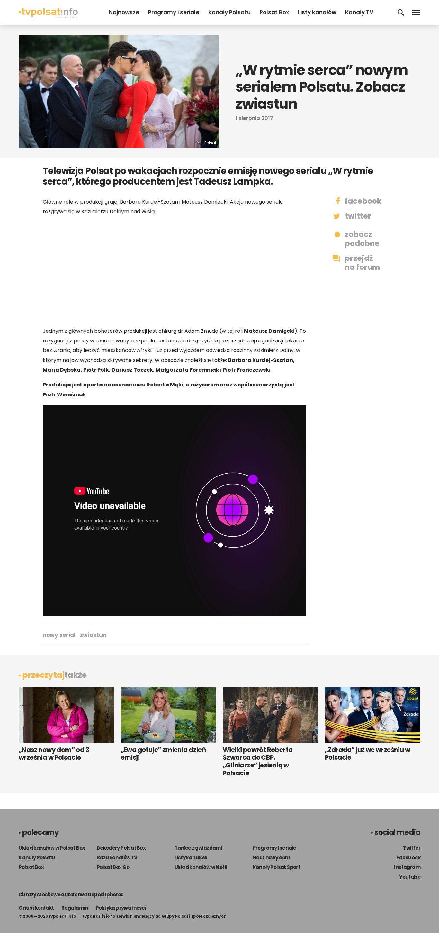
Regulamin (74, 907)
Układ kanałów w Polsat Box (52, 848)
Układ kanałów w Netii (201, 867)
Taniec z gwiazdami (198, 848)
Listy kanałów (317, 12)
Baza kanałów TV (117, 857)
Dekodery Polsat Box (121, 848)
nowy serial (59, 635)
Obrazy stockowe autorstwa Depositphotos (71, 894)
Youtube (409, 877)
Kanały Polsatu (229, 12)
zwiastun (93, 635)
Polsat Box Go (113, 867)
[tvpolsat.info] (48, 16)
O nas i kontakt (36, 907)
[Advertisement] (174, 271)
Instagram (407, 867)
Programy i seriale (173, 12)
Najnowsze (124, 12)
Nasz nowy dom (271, 857)
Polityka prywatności (121, 907)
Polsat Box (274, 12)
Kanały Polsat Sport (276, 867)
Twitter (411, 848)
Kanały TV (359, 12)
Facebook (408, 857)
